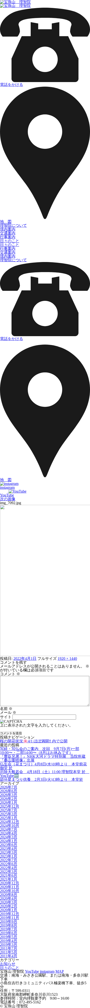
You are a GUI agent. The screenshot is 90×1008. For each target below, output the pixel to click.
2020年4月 (8, 898)
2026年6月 (8, 791)
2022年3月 (8, 872)
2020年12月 (9, 883)
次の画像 (7, 499)
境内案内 (7, 229)
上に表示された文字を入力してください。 (36, 725)
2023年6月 (8, 845)
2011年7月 (8, 948)
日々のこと (9, 241)
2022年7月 (8, 860)
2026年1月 (8, 802)
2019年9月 (8, 921)
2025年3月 (8, 814)
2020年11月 (9, 887)
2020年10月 (9, 891)
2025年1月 (8, 818)
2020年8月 (8, 895)
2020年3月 (8, 902)
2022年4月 (8, 868)
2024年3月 (8, 837)
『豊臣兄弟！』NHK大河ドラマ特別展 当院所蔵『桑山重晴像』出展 (42, 758)
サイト (6, 717)
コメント (10, 674)
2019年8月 (8, 925)
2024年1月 (8, 841)
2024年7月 (8, 829)
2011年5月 (8, 952)
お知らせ (7, 964)
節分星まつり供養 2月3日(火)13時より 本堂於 (41, 779)
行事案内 (7, 237)
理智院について (13, 225)
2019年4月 (8, 941)
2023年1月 (8, 856)
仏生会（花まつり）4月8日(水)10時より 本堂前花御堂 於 (43, 766)
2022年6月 (8, 864)
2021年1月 (8, 879)
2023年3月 (8, 852)
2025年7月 (8, 810)
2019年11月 (9, 918)
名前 (6, 709)
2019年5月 (8, 937)
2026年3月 (8, 795)
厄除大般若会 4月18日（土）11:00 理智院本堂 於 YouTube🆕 (44, 774)
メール (8, 712)
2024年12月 (9, 822)
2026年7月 (8, 787)
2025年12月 (9, 806)
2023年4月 (8, 849)
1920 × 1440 (67, 658)
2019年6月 (8, 933)
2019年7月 (8, 929)
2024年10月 (9, 825)
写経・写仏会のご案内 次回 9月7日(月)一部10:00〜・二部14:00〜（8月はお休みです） (39, 751)
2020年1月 (8, 910)
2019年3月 (8, 944)
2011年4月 (8, 956)
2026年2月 (8, 799)
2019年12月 (9, 914)
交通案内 (7, 233)
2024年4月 (8, 833)
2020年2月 (8, 906)
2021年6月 (8, 875)
